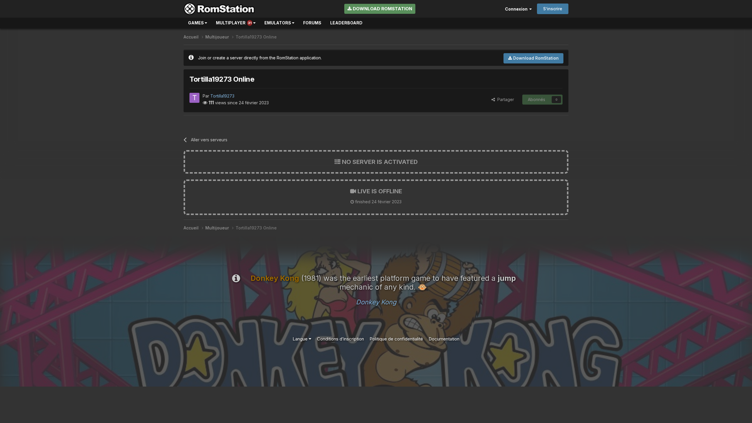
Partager (504, 99)
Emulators (278, 22)
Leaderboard (346, 22)
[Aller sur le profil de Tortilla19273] (194, 98)
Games (196, 22)
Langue (301, 339)
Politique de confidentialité (396, 339)
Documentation (444, 339)
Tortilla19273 (222, 95)
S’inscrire (552, 8)
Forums (312, 22)
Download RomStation (382, 8)
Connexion (517, 8)
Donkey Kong (376, 302)
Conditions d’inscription (340, 339)
